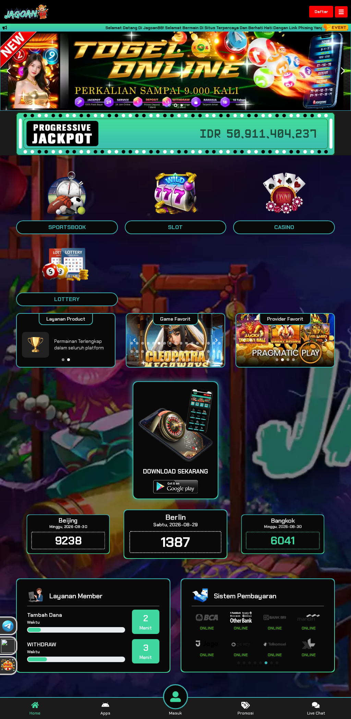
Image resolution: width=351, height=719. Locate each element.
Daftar (321, 11)
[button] (342, 71)
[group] (285, 340)
